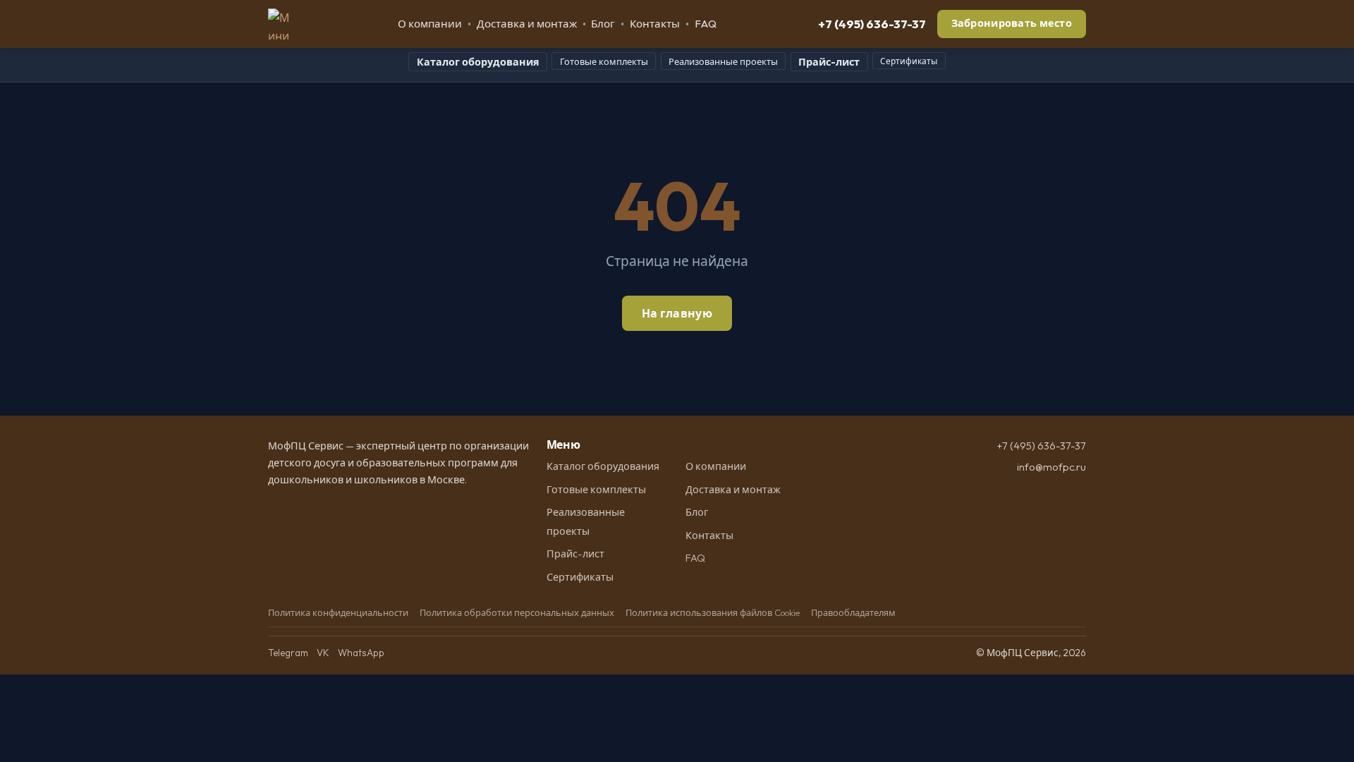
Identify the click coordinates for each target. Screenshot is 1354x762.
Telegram (288, 652)
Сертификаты (908, 61)
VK (323, 652)
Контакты (655, 23)
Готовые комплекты (604, 61)
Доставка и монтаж (527, 23)
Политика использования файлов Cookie (713, 612)
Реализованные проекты (723, 61)
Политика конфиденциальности (338, 612)
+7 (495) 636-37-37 (872, 23)
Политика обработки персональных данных (517, 612)
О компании (430, 23)
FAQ (705, 23)
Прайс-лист (829, 62)
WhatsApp (361, 652)
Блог (603, 23)
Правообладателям (853, 612)
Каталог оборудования (478, 62)
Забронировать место (1011, 23)
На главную (677, 313)
